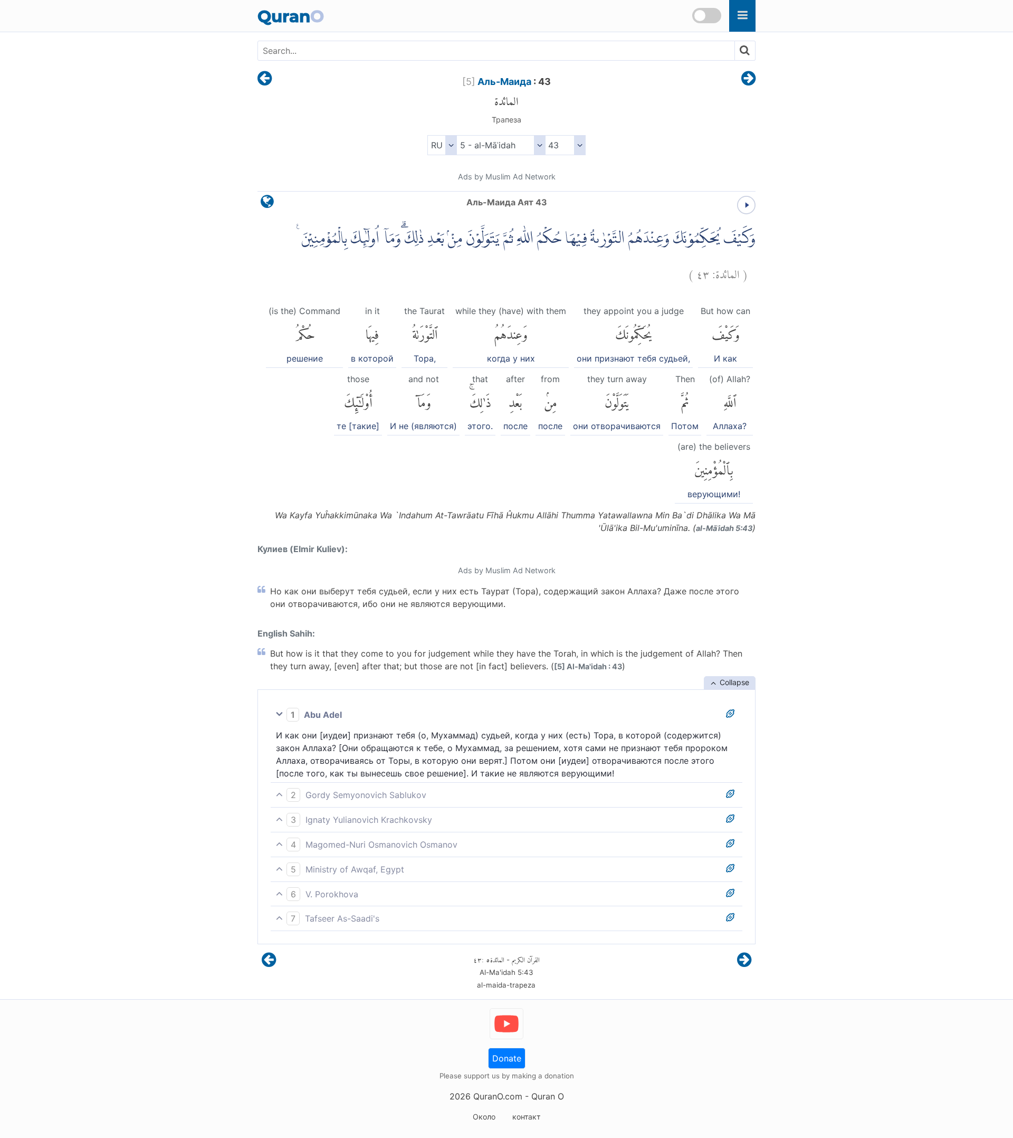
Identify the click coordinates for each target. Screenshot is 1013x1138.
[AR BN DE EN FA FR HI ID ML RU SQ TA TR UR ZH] (441, 145)
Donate (506, 1058)
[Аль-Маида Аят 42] (264, 79)
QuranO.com (497, 1096)
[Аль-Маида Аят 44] (748, 79)
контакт (526, 1116)
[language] (267, 204)
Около (484, 1116)
